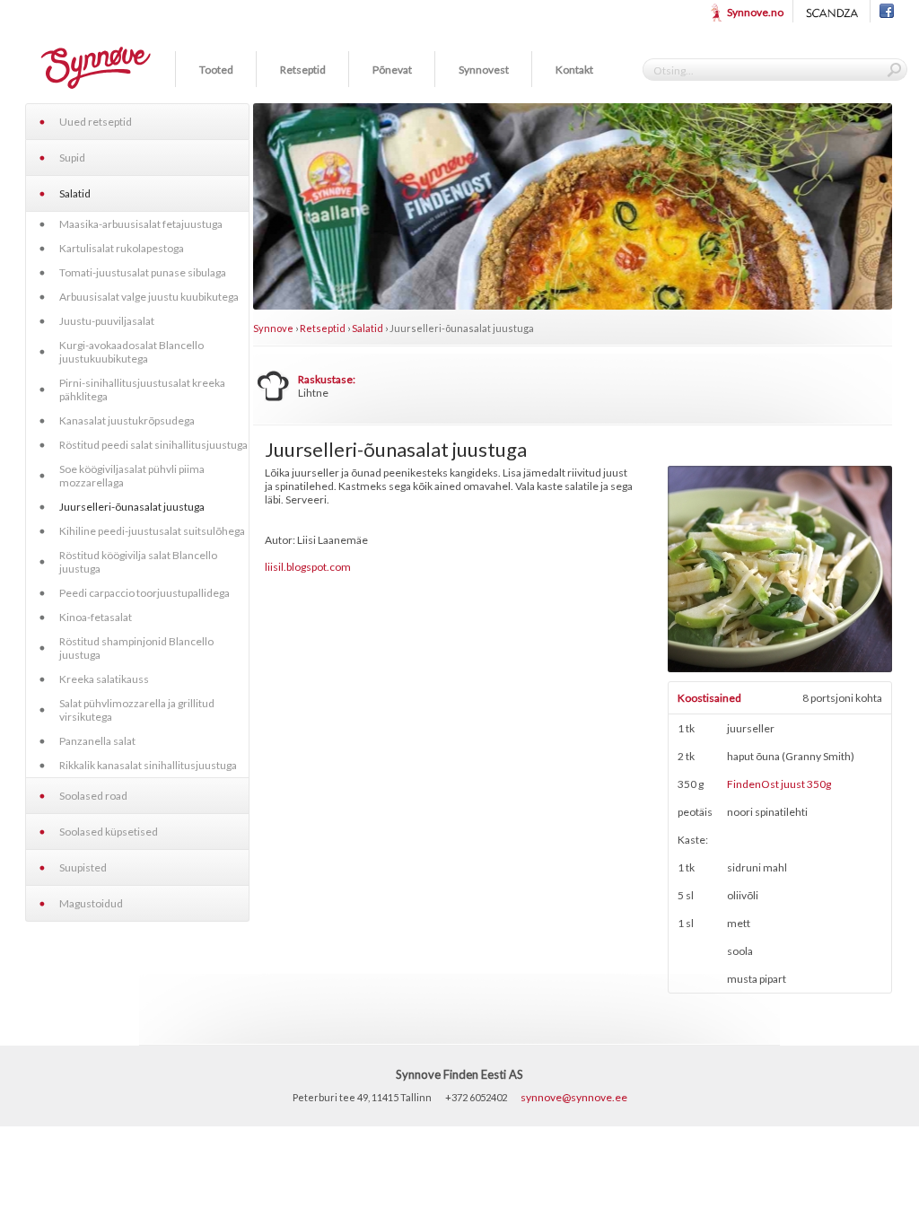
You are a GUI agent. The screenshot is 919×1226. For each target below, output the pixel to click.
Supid (72, 157)
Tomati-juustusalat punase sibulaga (142, 272)
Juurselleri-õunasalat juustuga (132, 506)
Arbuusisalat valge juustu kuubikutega (149, 296)
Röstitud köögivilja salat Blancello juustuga (138, 561)
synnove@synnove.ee (574, 1097)
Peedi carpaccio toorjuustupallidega (144, 593)
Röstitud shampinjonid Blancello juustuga (136, 648)
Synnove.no (755, 12)
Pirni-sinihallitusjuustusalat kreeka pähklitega (142, 389)
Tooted (216, 69)
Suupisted (83, 867)
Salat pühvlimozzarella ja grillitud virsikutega (136, 709)
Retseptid (303, 69)
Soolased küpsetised (108, 831)
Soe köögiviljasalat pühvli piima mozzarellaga (132, 475)
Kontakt (574, 69)
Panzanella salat (97, 741)
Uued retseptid (95, 121)
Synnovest (484, 69)
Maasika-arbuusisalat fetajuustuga (141, 224)
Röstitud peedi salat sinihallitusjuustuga (153, 444)
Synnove (273, 328)
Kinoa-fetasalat (95, 617)
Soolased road (93, 795)
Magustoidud (91, 903)
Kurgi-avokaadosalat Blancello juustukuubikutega (131, 351)
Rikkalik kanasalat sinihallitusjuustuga (148, 765)
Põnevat (392, 69)
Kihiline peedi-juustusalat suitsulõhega (152, 531)
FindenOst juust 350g (779, 784)
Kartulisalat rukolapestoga (121, 248)
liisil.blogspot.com (308, 567)
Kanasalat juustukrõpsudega (127, 420)
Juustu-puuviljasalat (106, 321)
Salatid (75, 193)
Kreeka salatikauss (104, 679)
